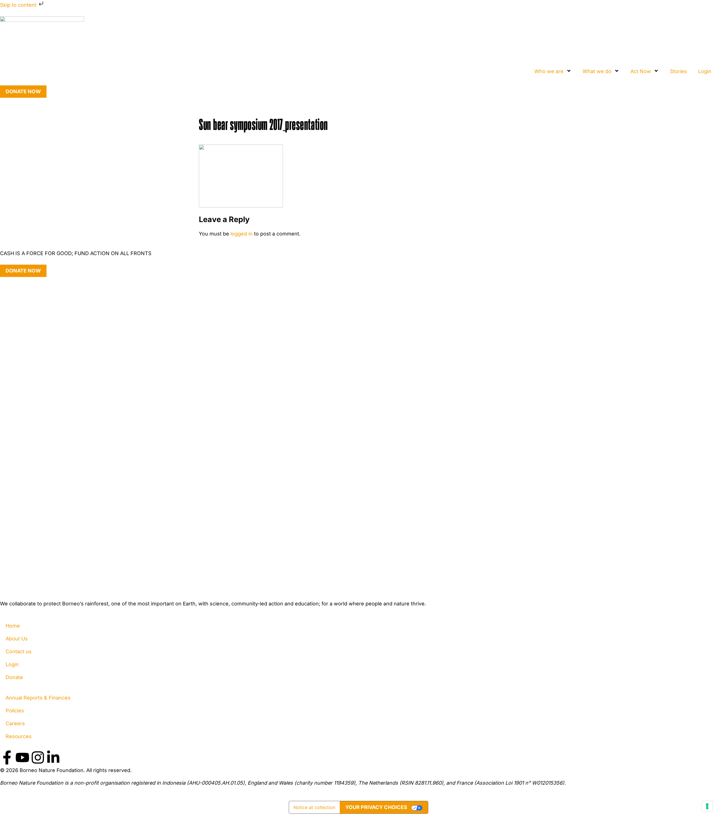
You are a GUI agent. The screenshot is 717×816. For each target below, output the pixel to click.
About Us (17, 639)
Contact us (19, 651)
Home (13, 626)
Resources (19, 736)
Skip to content (19, 5)
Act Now (640, 71)
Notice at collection (314, 807)
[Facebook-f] (7, 757)
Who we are (549, 71)
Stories (678, 71)
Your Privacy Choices (376, 807)
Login (704, 71)
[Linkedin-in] (53, 757)
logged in (242, 234)
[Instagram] (38, 757)
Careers (15, 723)
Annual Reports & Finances (38, 698)
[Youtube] (22, 757)
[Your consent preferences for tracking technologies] (707, 806)
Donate (14, 677)
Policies (15, 711)
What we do (597, 71)
